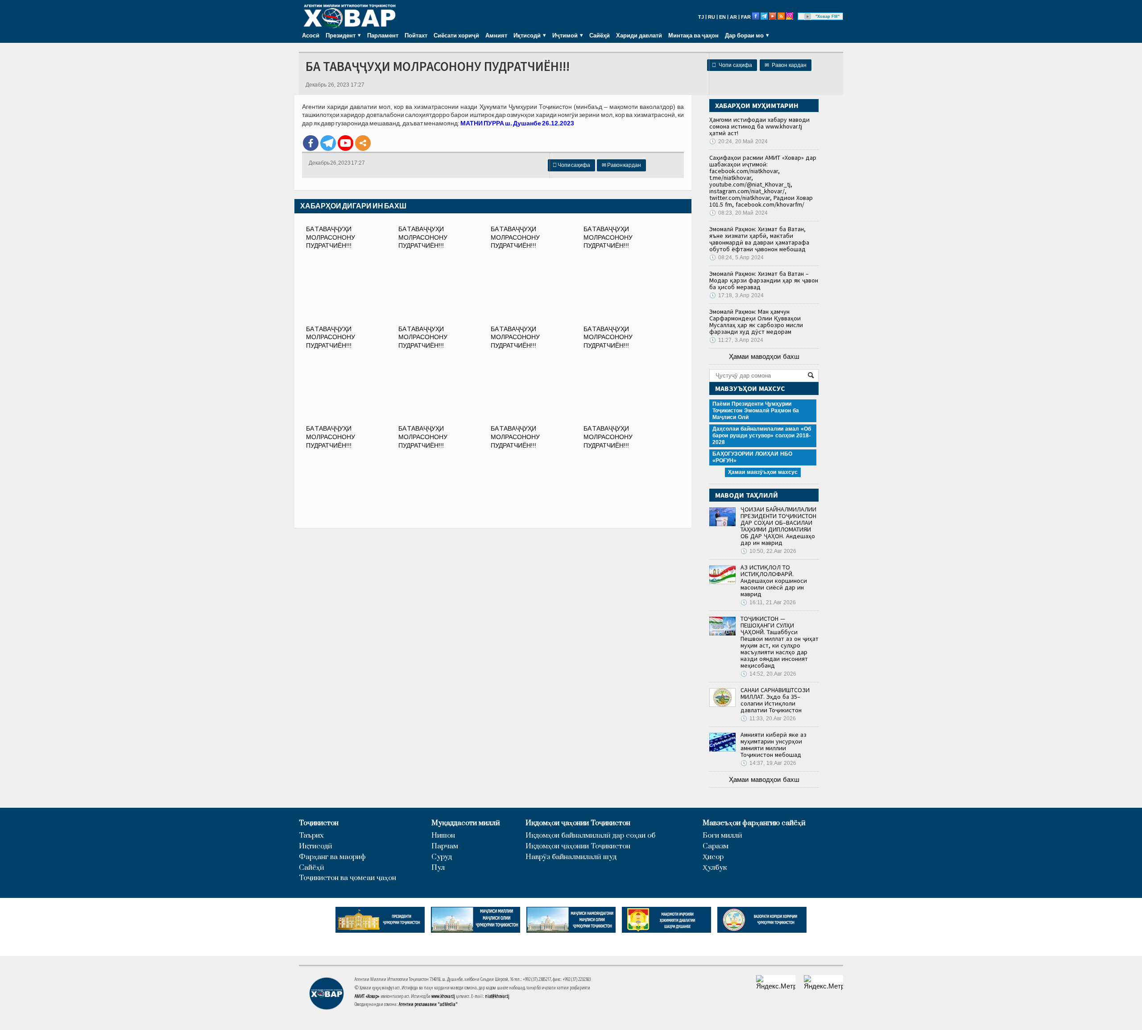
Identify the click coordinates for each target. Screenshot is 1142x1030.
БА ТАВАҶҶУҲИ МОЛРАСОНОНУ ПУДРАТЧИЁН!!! (330, 237)
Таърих (311, 835)
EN (722, 17)
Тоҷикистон (319, 823)
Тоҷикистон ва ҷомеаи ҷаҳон (347, 878)
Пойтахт (416, 35)
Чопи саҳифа (732, 65)
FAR (746, 17)
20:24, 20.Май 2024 (738, 141)
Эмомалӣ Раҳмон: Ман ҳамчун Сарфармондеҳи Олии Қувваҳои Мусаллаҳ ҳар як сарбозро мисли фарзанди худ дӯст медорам (756, 321)
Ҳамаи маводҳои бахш (764, 356)
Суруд (441, 857)
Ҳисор (713, 857)
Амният (496, 35)
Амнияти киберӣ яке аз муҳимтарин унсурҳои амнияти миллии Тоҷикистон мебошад (774, 745)
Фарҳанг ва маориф (332, 857)
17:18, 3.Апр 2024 (736, 295)
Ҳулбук (715, 868)
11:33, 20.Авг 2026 (768, 718)
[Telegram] (328, 143)
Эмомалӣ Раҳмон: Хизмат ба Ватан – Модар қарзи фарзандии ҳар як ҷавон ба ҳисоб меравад (763, 280)
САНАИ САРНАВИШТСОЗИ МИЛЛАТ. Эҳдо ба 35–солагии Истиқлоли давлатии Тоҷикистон (775, 700)
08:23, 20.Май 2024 (738, 213)
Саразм (715, 846)
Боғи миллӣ (722, 835)
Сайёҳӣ (599, 35)
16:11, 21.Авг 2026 (768, 602)
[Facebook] (311, 143)
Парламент (382, 35)
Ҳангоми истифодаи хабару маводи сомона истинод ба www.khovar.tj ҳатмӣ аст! (759, 126)
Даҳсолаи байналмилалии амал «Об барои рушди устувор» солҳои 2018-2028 (761, 435)
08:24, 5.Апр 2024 (736, 257)
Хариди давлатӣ (639, 35)
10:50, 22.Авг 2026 (768, 551)
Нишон (443, 835)
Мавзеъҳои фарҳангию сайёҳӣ (754, 823)
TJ (701, 17)
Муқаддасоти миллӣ (465, 823)
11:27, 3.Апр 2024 (736, 340)
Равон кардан (786, 65)
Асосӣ (310, 35)
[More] (363, 143)
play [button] (807, 16)
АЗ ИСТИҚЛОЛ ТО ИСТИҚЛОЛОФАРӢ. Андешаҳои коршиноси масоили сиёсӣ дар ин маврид (774, 580)
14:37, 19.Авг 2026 (768, 763)
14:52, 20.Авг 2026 (768, 674)
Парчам (444, 846)
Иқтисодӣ (315, 846)
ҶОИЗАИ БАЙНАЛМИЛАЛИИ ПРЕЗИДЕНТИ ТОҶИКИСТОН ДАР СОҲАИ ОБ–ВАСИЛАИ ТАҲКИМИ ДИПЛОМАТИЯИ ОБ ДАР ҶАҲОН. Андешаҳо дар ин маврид (778, 526)
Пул (438, 868)
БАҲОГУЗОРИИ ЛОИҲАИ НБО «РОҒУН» (752, 457)
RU (711, 17)
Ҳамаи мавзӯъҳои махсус (763, 472)
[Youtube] (345, 143)
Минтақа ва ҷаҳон (693, 35)
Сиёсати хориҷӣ (456, 35)
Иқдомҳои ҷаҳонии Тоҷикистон (577, 823)
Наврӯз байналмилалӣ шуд (571, 857)
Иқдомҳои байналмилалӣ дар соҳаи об (590, 835)
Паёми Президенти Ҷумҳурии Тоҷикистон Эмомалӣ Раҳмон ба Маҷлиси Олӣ (755, 410)
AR (733, 17)
